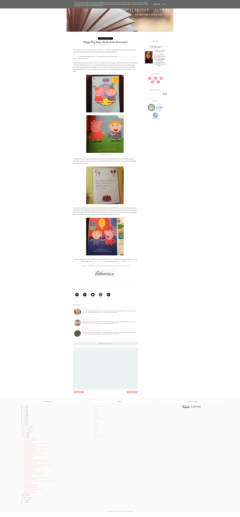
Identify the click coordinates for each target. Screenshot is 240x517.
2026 (24, 406)
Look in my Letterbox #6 (30, 471)
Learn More (156, 4)
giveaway (96, 426)
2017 (24, 420)
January (26, 499)
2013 (24, 502)
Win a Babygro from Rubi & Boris (33, 474)
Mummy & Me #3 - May (30, 448)
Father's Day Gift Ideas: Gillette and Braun (35, 460)
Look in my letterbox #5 (30, 479)
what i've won (98, 436)
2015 (24, 424)
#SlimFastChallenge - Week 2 (32, 453)
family (95, 421)
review (96, 431)
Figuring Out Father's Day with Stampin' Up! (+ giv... (38, 464)
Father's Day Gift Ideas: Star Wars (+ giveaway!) (37, 461)
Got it (164, 4)
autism (96, 408)
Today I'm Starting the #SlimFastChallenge (35, 478)
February (27, 497)
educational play (98, 418)
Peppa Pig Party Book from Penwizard (91, 309)
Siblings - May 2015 (29, 469)
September (27, 430)
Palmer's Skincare (29, 456)
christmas (96, 413)
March (26, 495)
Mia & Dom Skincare (29, 491)
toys (95, 433)
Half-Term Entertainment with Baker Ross (35, 443)
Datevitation (27, 442)
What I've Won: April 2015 (31, 492)
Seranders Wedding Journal (31, 486)
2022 (24, 412)
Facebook (120, 261)
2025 (24, 407)
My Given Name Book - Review (90, 320)
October (26, 429)
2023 (24, 411)
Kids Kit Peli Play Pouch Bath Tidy (33, 489)
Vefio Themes (129, 511)
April (25, 494)
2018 (24, 419)
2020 (24, 415)
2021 (24, 414)
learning (96, 428)
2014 (24, 500)
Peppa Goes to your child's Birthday (127, 56)
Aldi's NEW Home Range (31, 487)
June (25, 435)
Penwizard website (97, 261)
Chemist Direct (28, 476)
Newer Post (79, 392)
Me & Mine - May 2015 (30, 438)
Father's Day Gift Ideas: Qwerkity (33, 455)
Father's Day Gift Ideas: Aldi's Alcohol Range (36, 447)
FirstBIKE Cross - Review (31, 468)
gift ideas (96, 423)
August (26, 432)
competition (97, 416)
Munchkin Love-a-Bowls (30, 463)
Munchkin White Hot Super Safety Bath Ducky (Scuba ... (39, 481)
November (27, 427)
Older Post (132, 392)
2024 (24, 409)
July (25, 433)
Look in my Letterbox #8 (30, 440)
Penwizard (76, 56)
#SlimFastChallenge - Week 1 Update (34, 466)
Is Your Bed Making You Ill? (31, 445)
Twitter (127, 261)
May (25, 437)
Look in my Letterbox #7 (30, 451)
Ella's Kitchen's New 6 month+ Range (34, 473)
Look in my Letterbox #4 (30, 484)
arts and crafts (98, 406)
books (95, 411)
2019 (24, 417)
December (27, 425)
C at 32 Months (28, 458)
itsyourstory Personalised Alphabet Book (92, 330)
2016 (24, 422)
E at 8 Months (27, 482)
